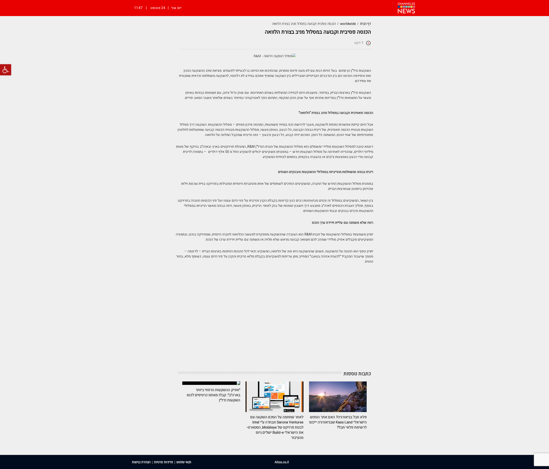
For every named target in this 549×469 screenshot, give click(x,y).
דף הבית (365, 23)
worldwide (348, 23)
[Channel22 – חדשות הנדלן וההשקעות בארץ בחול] (406, 7)
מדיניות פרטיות (163, 462)
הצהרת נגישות (141, 462)
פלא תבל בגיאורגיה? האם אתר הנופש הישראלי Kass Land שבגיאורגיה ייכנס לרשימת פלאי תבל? (338, 422)
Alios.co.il (282, 462)
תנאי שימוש (183, 462)
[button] (5, 69)
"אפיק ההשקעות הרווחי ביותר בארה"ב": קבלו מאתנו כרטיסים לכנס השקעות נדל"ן (213, 395)
